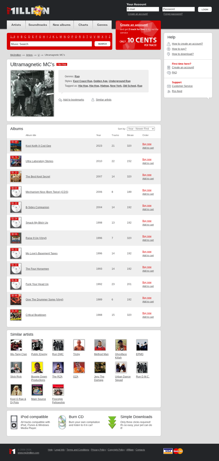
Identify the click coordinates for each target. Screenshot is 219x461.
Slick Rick (16, 376)
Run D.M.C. (142, 376)
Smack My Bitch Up (37, 222)
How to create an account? (187, 43)
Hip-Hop (94, 85)
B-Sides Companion (37, 207)
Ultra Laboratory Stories (39, 161)
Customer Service (182, 86)
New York (116, 85)
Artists (29, 55)
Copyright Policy (116, 449)
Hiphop (104, 85)
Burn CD (76, 417)
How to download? (183, 54)
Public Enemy (39, 354)
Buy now (146, 144)
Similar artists (103, 99)
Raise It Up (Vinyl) (36, 238)
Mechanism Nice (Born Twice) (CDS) (47, 191)
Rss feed (177, 91)
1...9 (12, 36)
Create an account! (138, 14)
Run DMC (58, 354)
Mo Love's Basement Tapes (42, 253)
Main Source (38, 399)
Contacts (140, 449)
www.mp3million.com (28, 452)
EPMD (140, 354)
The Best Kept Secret (38, 176)
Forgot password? (173, 14)
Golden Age (100, 81)
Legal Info (60, 449)
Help (50, 449)
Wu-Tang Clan (18, 354)
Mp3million (15, 55)
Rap (77, 76)
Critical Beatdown (36, 314)
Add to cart (148, 147)
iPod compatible (34, 417)
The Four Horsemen (37, 268)
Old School (129, 85)
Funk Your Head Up (37, 284)
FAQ (174, 72)
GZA (75, 376)
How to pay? (179, 48)
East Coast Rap (82, 81)
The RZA (57, 376)
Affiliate (130, 449)
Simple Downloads (136, 417)
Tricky (76, 354)
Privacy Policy (98, 449)
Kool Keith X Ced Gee (38, 145)
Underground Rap (119, 81)
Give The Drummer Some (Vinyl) (44, 299)
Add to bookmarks (73, 99)
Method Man (101, 354)
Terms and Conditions (78, 449)
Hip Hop (83, 85)
